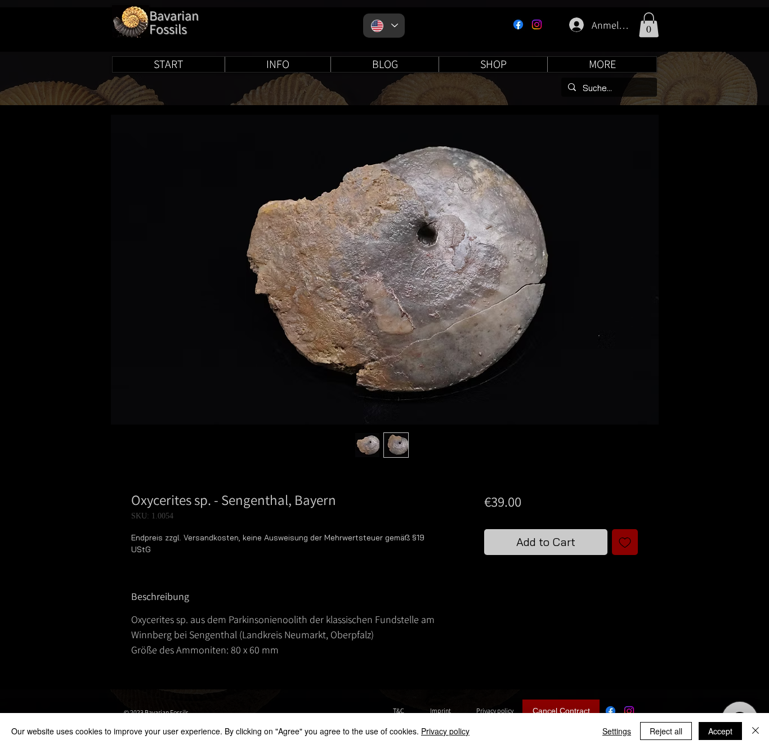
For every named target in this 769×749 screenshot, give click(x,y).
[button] (648, 24)
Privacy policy (445, 731)
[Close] (755, 731)
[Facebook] (518, 24)
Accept (720, 731)
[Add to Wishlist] (625, 542)
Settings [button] (616, 731)
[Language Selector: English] (384, 25)
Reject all (666, 731)
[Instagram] (536, 24)
